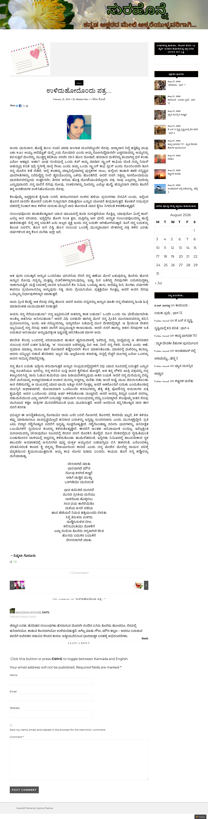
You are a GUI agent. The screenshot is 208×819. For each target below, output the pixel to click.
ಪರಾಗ (79, 83)
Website (15, 707)
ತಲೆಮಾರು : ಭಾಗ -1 (176, 84)
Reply (145, 638)
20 (181, 256)
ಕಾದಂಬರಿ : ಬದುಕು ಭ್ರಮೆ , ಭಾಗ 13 (181, 101)
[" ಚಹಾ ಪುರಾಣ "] (141, 585)
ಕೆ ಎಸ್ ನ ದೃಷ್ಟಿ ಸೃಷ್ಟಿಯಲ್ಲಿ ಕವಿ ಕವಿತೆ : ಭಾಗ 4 (183, 131)
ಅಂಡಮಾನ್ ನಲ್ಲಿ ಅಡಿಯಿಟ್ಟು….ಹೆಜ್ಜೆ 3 (183, 190)
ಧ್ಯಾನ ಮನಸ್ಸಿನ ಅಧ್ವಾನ (177, 114)
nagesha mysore (28, 612)
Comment (17, 736)
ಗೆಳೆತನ (171, 159)
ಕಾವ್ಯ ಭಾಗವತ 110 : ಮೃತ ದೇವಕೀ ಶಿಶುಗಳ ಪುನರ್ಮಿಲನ (182, 146)
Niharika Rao (82, 99)
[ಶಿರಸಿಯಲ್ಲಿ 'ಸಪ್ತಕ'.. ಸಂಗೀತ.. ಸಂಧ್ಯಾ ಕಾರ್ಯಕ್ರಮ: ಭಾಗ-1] (17, 585)
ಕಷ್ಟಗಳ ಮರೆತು (174, 173)
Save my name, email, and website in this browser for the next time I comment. (58, 729)
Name (13, 675)
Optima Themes (44, 808)
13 (180, 248)
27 (181, 265)
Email (13, 691)
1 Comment (79, 573)
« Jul (158, 283)
